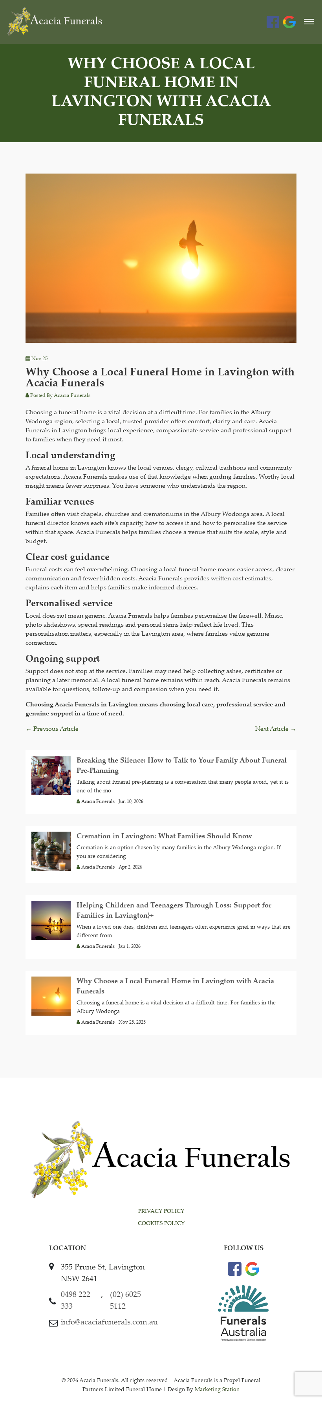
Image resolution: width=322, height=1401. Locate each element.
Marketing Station (217, 1390)
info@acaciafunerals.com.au (109, 1323)
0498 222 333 (75, 1301)
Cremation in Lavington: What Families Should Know (164, 836)
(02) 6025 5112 (125, 1301)
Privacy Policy (161, 1211)
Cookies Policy (161, 1224)
